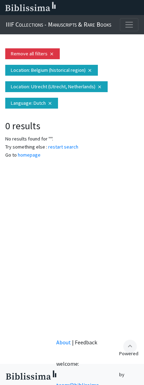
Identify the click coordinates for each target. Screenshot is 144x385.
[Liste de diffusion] (69, 8)
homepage (29, 155)
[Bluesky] (92, 8)
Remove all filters (32, 53)
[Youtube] (114, 8)
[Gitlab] (137, 8)
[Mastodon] (103, 8)
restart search (63, 147)
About (63, 342)
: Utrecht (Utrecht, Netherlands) (56, 86)
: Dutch (31, 103)
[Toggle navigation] (129, 24)
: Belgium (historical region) (51, 70)
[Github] (125, 8)
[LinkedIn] (81, 8)
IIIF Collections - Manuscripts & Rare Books (58, 24)
